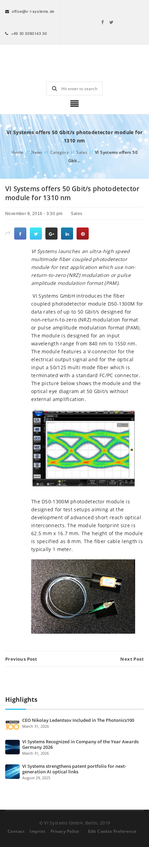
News (37, 152)
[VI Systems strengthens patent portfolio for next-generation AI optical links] (12, 771)
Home (17, 152)
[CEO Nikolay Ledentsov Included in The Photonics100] (12, 725)
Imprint (37, 831)
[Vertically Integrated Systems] (74, 63)
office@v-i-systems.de (33, 11)
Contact (16, 831)
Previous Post (21, 659)
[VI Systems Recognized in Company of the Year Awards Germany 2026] (12, 746)
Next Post (132, 659)
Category (59, 152)
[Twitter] (111, 22)
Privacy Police (65, 831)
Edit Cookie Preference (112, 831)
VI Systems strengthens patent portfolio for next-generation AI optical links (74, 769)
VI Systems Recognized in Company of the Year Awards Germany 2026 (80, 744)
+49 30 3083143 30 (29, 33)
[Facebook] (102, 22)
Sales (81, 152)
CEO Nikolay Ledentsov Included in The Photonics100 (78, 720)
